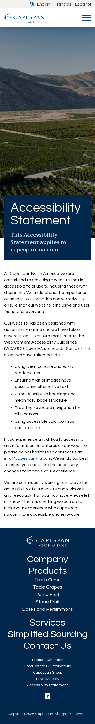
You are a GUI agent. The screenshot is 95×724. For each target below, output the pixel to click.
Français (63, 4)
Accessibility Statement (47, 685)
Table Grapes (47, 587)
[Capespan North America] (24, 18)
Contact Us (47, 646)
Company (47, 559)
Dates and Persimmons (47, 609)
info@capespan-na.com (27, 458)
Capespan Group (47, 672)
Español (83, 4)
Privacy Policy (47, 679)
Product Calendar (47, 660)
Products (47, 571)
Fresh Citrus (47, 579)
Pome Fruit (47, 594)
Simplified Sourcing (48, 634)
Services (47, 623)
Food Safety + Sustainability (47, 666)
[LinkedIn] (47, 696)
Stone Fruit (48, 601)
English (44, 4)
